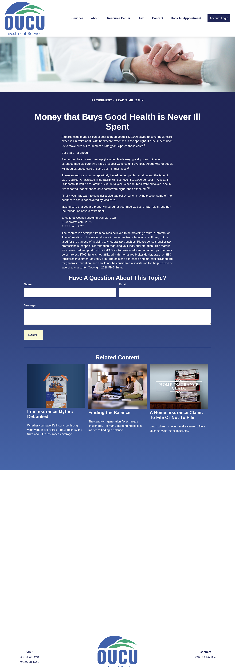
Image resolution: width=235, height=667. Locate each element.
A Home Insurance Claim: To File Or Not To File (176, 415)
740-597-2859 (209, 657)
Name (27, 284)
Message (29, 305)
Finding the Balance (109, 412)
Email (122, 284)
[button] (77, 18)
